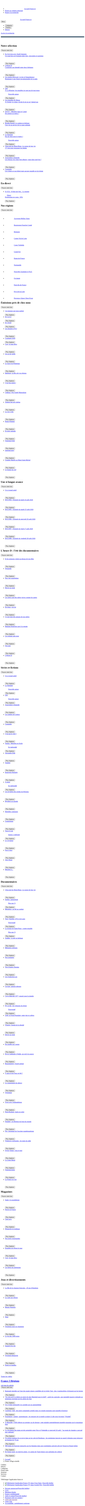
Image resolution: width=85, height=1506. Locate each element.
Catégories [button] (4, 1468)
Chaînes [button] (3, 1465)
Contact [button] (3, 1476)
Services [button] (3, 1474)
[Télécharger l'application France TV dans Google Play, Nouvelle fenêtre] (29, 1485)
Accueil (7, 1459)
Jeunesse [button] (4, 1472)
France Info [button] (4, 1470)
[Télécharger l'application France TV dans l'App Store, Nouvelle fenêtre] (29, 1483)
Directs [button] (3, 1466)
